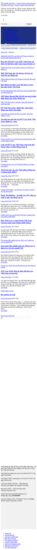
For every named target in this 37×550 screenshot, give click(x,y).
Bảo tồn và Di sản (10, 33)
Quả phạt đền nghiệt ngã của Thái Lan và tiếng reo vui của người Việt (18, 247)
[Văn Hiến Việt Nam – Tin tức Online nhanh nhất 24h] (18, 3)
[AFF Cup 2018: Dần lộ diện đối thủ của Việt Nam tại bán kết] (18, 267)
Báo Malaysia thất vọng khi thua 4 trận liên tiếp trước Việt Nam (17, 86)
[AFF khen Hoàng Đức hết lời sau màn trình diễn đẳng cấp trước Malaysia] (18, 92)
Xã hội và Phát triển (11, 34)
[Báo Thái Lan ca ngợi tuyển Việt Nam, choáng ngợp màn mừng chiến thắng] (18, 217)
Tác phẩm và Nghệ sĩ (11, 36)
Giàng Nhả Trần (6, 125)
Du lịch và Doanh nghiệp (13, 38)
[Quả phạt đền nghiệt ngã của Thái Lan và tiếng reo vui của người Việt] (18, 242)
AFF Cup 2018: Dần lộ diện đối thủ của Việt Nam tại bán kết (17, 272)
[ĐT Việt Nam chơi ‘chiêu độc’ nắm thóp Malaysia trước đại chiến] (18, 104)
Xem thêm (4, 136)
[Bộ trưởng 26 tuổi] (7, 291)
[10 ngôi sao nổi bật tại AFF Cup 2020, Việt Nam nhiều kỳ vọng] (18, 115)
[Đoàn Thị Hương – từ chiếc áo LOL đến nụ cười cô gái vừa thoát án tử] (18, 191)
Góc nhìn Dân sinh (11, 547)
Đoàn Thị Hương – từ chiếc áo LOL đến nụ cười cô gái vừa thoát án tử (18, 196)
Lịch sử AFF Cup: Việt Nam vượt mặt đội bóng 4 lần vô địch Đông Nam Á (17, 146)
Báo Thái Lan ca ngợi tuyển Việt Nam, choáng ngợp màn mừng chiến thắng (16, 222)
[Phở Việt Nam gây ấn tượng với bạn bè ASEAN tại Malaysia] (18, 69)
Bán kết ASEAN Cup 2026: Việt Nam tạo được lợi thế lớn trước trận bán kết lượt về (18, 63)
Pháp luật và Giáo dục (12, 40)
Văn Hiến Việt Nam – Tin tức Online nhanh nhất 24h (17, 5)
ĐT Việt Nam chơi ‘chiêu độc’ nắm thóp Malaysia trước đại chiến (17, 109)
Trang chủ (4, 52)
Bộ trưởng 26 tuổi (8, 295)
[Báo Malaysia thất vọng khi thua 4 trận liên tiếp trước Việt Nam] (18, 81)
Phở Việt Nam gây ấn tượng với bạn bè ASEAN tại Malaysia (17, 74)
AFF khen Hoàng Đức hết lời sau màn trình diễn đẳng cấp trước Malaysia (18, 97)
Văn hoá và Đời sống (11, 31)
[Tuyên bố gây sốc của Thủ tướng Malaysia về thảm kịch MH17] (18, 166)
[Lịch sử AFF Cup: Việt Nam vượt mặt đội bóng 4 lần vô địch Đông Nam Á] (18, 141)
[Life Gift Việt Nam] (7, 316)
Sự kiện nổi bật (9, 29)
